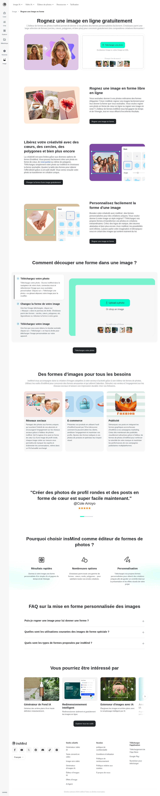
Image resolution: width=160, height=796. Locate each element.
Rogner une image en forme (103, 121)
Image (14, 12)
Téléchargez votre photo (84, 350)
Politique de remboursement (102, 760)
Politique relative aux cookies (104, 767)
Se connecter (4, 792)
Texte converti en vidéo (73, 755)
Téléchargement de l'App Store (137, 750)
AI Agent (69, 784)
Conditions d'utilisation (105, 754)
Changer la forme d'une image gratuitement (43, 182)
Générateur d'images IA (70, 767)
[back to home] (4, 4)
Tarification (73, 5)
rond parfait (45, 162)
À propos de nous (103, 773)
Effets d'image (71, 780)
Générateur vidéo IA (73, 748)
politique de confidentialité (101, 748)
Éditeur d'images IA (72, 774)
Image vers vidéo (73, 761)
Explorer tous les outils (85, 724)
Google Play (134, 756)
